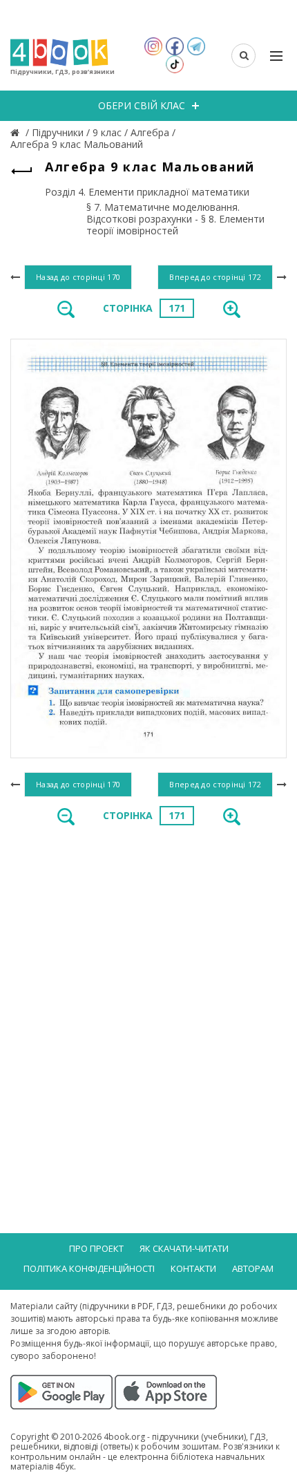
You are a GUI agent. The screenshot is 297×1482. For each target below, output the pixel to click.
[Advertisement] (148, 996)
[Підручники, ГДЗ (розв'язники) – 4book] (16, 132)
